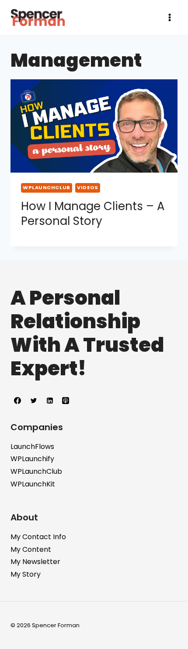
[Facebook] (17, 401)
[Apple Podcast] (66, 401)
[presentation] (94, 126)
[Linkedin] (50, 401)
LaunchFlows (32, 447)
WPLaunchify (32, 459)
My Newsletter (35, 562)
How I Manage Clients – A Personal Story (93, 213)
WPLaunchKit (32, 484)
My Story (25, 574)
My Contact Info (38, 537)
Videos (87, 187)
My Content (30, 549)
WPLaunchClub (46, 187)
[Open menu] (169, 17)
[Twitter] (34, 401)
